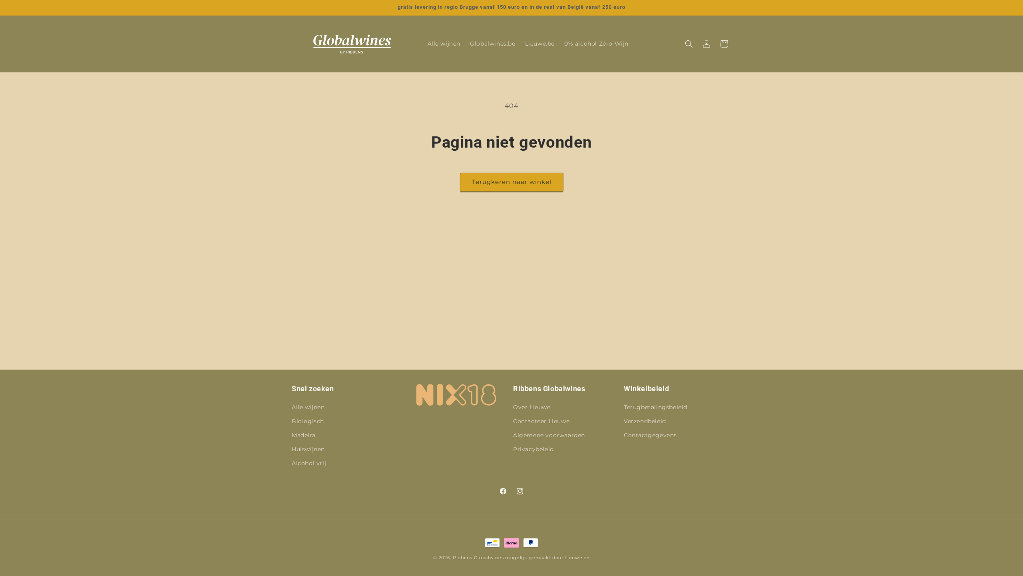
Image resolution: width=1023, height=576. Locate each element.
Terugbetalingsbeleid (655, 407)
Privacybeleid (533, 449)
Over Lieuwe (532, 407)
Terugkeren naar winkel (511, 182)
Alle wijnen (308, 407)
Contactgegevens (650, 435)
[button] (689, 44)
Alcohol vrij (309, 463)
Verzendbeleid (645, 421)
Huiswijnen (308, 449)
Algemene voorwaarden (549, 435)
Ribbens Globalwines (478, 557)
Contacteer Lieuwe (541, 421)
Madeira (303, 435)
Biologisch (308, 421)
